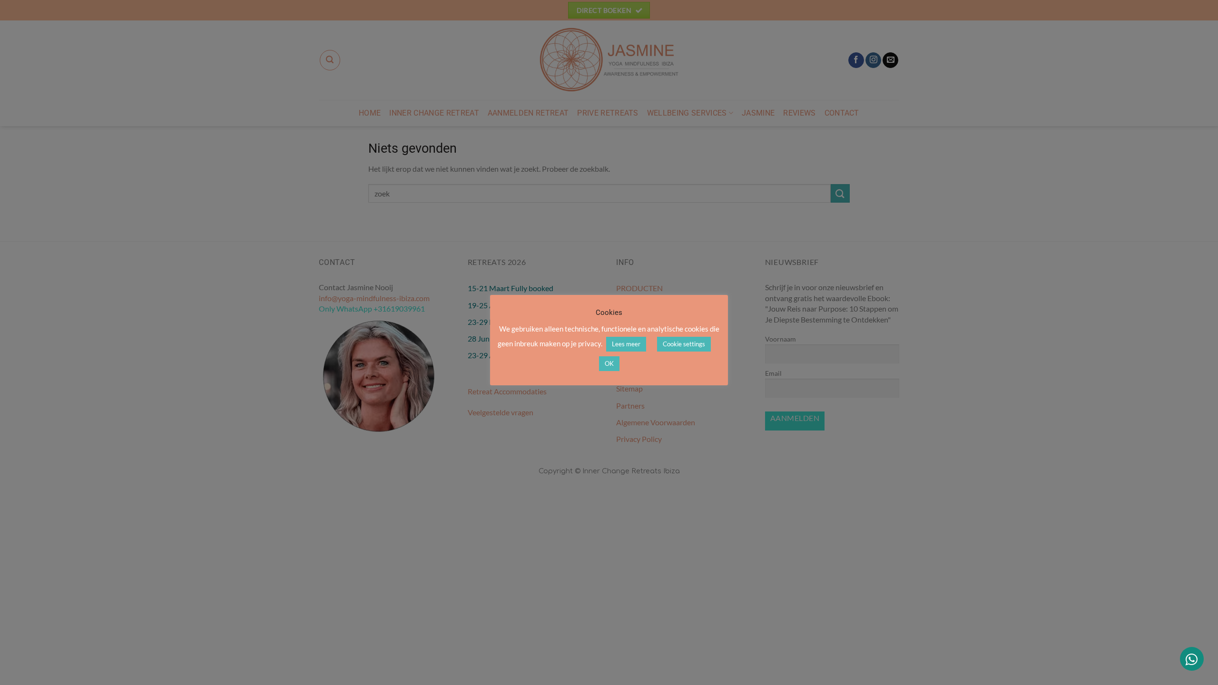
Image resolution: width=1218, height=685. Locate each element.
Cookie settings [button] (684, 344)
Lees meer (626, 344)
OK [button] (609, 363)
